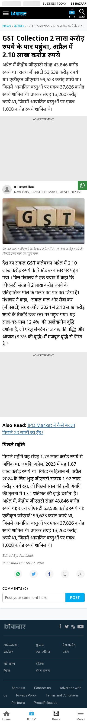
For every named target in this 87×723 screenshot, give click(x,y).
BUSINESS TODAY (54, 4)
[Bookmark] (65, 576)
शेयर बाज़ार (43, 671)
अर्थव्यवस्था (10, 645)
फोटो (66, 652)
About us (18, 688)
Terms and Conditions (62, 695)
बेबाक (6, 671)
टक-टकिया (43, 652)
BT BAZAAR (78, 4)
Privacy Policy (26, 695)
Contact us (42, 688)
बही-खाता (9, 664)
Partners (18, 703)
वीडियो (40, 664)
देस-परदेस (69, 645)
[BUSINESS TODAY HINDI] (18, 13)
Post (75, 597)
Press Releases (45, 703)
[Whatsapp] (18, 576)
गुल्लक (40, 645)
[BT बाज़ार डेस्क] (7, 189)
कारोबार (8, 652)
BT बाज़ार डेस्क (24, 187)
